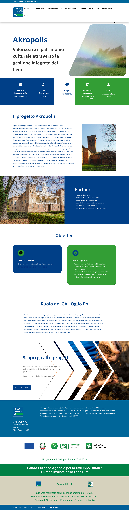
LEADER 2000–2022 (55, 9)
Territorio (41, 9)
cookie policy (54, 507)
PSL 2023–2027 (70, 9)
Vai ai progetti (21, 387)
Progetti (82, 9)
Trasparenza (107, 9)
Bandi (91, 9)
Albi (97, 9)
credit (39, 507)
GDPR (45, 507)
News (26, 15)
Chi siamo (28, 9)
